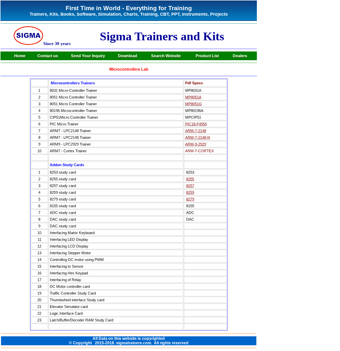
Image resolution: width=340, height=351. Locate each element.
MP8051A (193, 97)
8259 (190, 193)
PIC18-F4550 (196, 124)
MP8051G (193, 104)
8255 (190, 179)
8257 (190, 186)
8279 (190, 199)
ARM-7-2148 (195, 131)
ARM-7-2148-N (197, 138)
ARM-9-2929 (195, 144)
